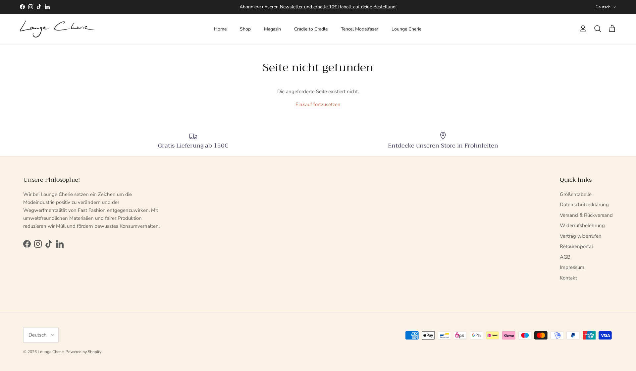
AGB (565, 257)
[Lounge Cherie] (57, 29)
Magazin (272, 29)
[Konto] (581, 29)
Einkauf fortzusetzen (318, 104)
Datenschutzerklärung (584, 204)
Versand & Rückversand (586, 215)
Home (220, 29)
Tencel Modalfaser (359, 29)
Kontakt (568, 278)
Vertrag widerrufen (581, 236)
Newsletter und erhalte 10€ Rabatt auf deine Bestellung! (338, 7)
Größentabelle (576, 194)
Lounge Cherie (406, 29)
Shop (245, 29)
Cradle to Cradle (311, 29)
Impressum (572, 267)
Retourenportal (576, 246)
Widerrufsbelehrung (582, 225)
